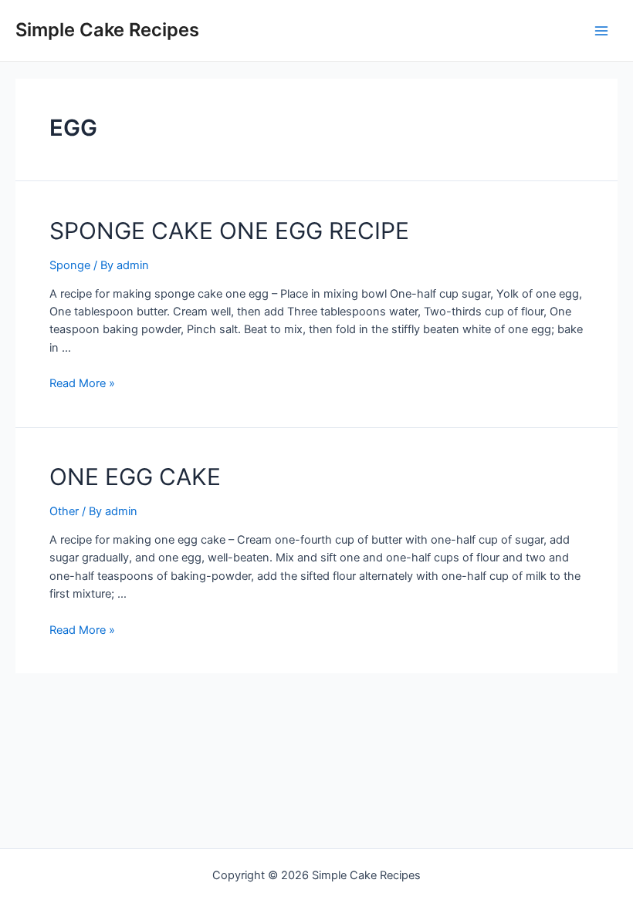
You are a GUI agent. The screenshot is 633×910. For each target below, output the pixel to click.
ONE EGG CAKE (135, 476)
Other (64, 511)
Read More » (82, 383)
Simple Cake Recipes (107, 30)
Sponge (69, 265)
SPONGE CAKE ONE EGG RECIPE (229, 230)
